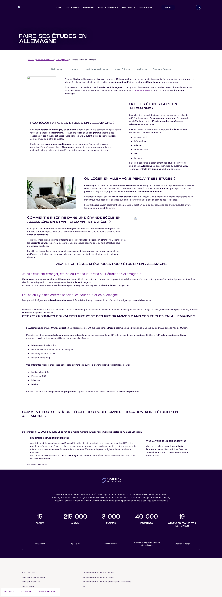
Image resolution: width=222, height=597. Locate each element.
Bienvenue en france (45, 60)
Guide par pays (62, 60)
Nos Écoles (141, 69)
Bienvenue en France (108, 7)
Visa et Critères (122, 69)
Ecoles (59, 7)
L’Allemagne (56, 69)
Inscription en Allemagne (96, 69)
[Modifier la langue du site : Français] (198, 7)
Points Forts (128, 7)
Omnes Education (141, 90)
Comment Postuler (162, 69)
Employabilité (145, 7)
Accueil (31, 60)
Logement (73, 69)
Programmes (73, 7)
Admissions (88, 7)
